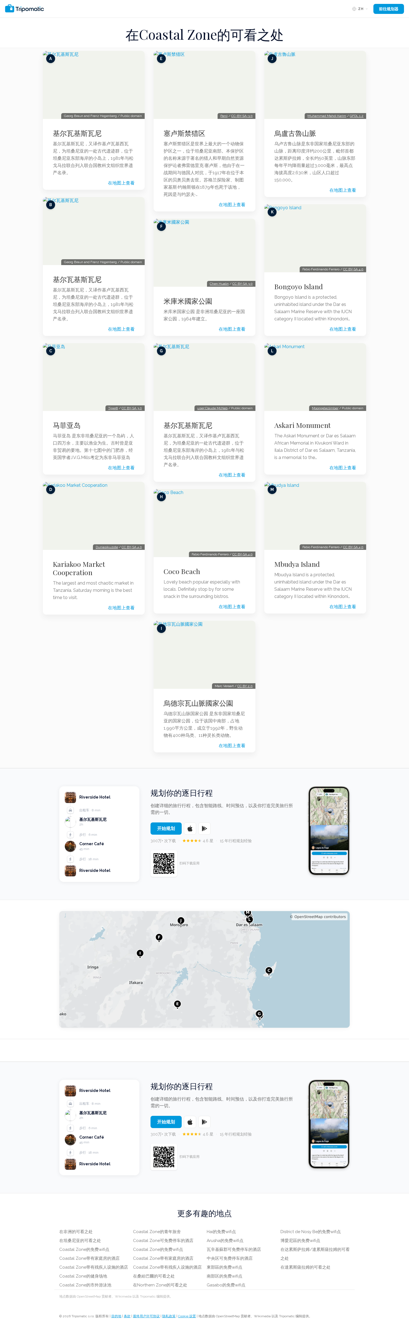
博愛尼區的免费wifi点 (300, 1240)
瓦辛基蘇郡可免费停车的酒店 (234, 1249)
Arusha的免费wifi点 (225, 1240)
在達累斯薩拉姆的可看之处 (305, 1267)
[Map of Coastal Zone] (204, 969)
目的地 (116, 1316)
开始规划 (166, 828)
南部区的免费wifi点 (224, 1276)
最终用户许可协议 (146, 1316)
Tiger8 (113, 408)
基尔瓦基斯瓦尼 (77, 133)
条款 (127, 1316)
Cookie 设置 (187, 1316)
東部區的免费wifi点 (224, 1267)
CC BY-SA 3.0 (132, 408)
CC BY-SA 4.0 (132, 547)
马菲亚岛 (67, 425)
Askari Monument (302, 425)
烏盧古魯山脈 (295, 133)
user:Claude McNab (212, 408)
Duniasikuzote (107, 547)
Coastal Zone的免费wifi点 (84, 1249)
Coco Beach (182, 571)
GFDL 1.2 (356, 116)
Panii (224, 116)
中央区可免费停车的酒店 (230, 1258)
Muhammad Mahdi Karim (326, 116)
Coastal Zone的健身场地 (83, 1276)
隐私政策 (169, 1316)
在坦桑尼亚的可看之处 (80, 1240)
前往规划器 (388, 9)
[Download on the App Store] (190, 828)
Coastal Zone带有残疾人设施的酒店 (93, 1267)
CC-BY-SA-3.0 (242, 116)
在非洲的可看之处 (76, 1231)
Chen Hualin (219, 284)
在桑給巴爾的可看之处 (154, 1276)
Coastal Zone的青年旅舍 (157, 1231)
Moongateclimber (325, 408)
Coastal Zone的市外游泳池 (85, 1285)
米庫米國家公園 (188, 301)
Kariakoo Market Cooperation (79, 568)
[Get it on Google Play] (204, 828)
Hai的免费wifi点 (221, 1231)
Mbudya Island (297, 564)
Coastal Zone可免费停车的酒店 (163, 1240)
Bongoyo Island (298, 286)
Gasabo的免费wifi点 (226, 1285)
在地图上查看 (121, 183)
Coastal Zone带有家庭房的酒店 (89, 1258)
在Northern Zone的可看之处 (160, 1285)
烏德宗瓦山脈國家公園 (198, 703)
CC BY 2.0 (245, 686)
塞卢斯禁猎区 (184, 133)
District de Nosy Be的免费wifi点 (310, 1231)
